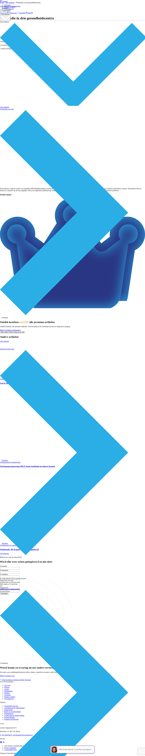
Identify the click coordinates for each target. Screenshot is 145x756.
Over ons (7, 5)
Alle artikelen (4, 107)
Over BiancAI (9, 9)
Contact (5, 1)
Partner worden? (9, 7)
